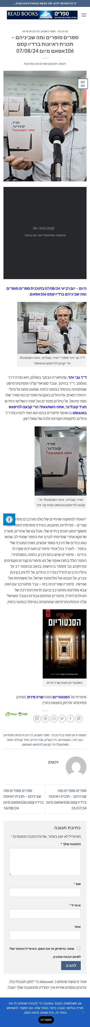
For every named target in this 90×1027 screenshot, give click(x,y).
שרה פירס (37, 740)
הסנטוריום (64, 740)
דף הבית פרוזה (30, 31)
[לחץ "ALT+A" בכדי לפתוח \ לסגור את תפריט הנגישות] (9, 519)
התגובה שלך (71, 844)
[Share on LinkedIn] (37, 719)
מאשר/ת (46, 1019)
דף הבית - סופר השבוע (54, 31)
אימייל (75, 905)
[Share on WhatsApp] (79, 719)
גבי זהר (76, 740)
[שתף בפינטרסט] (45, 719)
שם (77, 884)
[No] (84, 1013)
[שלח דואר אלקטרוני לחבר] (53, 719)
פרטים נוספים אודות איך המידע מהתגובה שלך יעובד (47, 987)
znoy (62, 63)
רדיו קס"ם (51, 740)
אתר (77, 927)
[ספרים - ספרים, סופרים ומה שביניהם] (42, 15)
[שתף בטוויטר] (62, 719)
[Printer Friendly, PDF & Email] (16, 714)
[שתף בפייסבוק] (70, 719)
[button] (84, 15)
